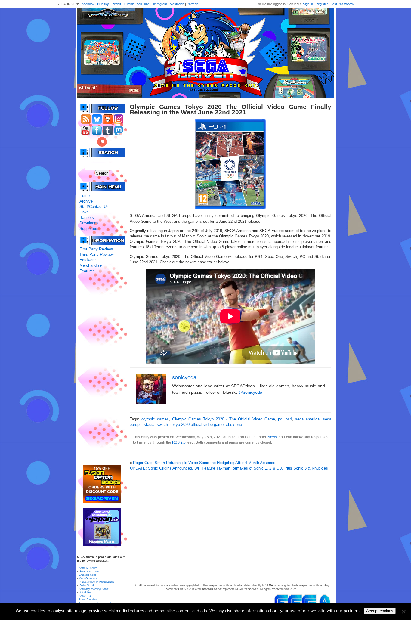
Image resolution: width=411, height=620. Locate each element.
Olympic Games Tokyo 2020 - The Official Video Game (223, 419)
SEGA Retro (86, 592)
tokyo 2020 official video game (197, 424)
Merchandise (90, 265)
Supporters (88, 228)
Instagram (159, 4)
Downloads (88, 223)
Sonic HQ (85, 595)
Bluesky (103, 4)
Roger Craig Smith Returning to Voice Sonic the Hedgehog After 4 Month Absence (204, 462)
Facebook (87, 4)
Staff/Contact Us (94, 206)
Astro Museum (88, 567)
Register (322, 4)
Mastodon (177, 4)
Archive (86, 201)
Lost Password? (342, 4)
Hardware (87, 260)
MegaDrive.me (88, 578)
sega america (307, 419)
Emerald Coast (88, 574)
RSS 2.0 (179, 442)
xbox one (234, 424)
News (272, 437)
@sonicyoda (250, 392)
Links (84, 212)
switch (162, 424)
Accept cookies (379, 611)
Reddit (116, 4)
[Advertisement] (102, 369)
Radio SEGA (86, 585)
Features (87, 271)
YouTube (143, 4)
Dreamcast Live (89, 571)
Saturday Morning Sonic (94, 589)
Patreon (192, 4)
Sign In (308, 4)
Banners (86, 217)
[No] (403, 612)
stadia (149, 424)
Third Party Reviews (97, 254)
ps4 (289, 419)
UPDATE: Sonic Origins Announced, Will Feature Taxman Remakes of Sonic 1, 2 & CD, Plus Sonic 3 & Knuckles (229, 468)
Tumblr (129, 4)
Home (84, 195)
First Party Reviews (96, 249)
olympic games (155, 419)
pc (280, 419)
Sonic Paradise (88, 599)
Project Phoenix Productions (96, 581)
